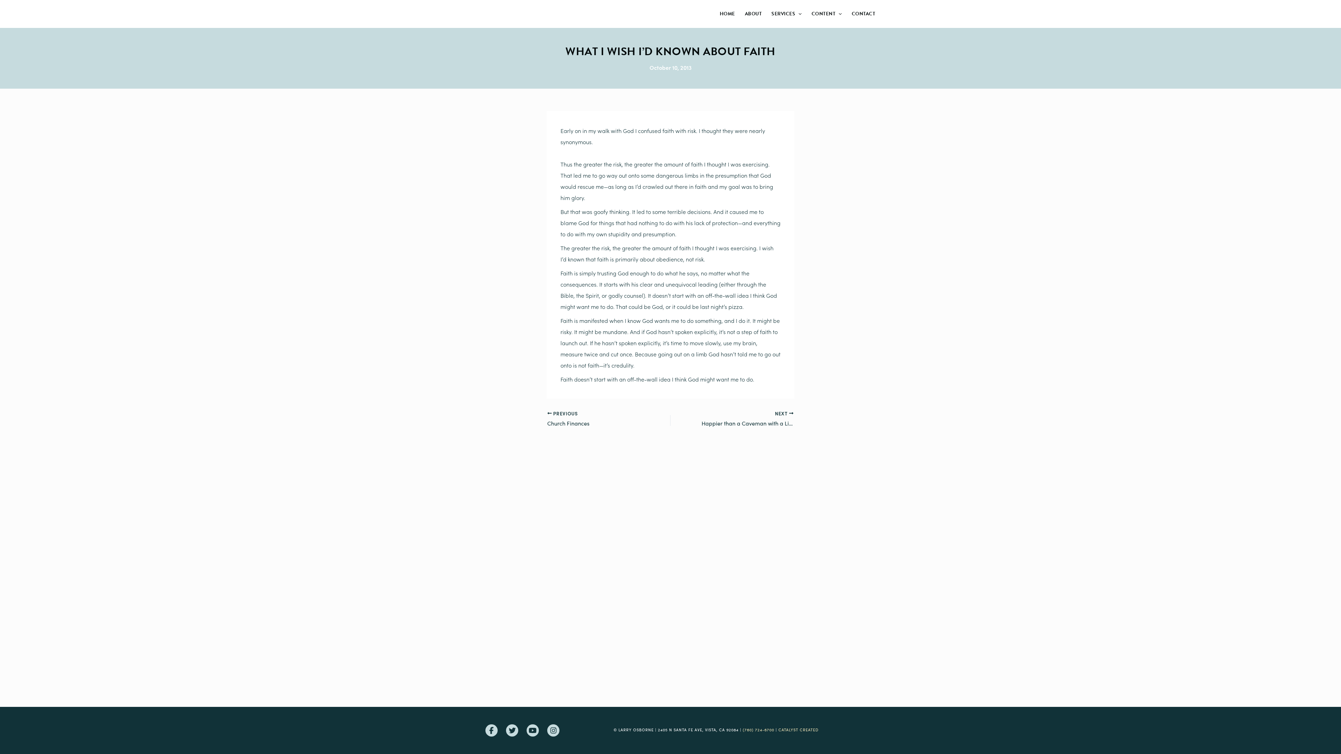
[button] (798, 14)
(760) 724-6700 (758, 729)
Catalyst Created (798, 729)
